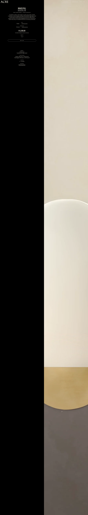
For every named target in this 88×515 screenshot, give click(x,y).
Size (22, 22)
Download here (22, 64)
